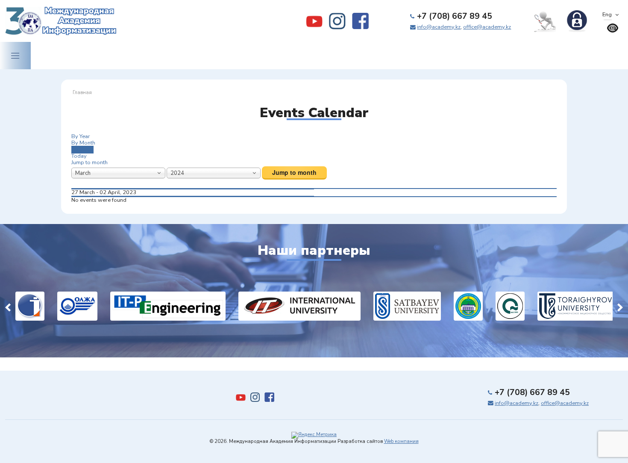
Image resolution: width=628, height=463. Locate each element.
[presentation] (8, 306)
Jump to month (89, 162)
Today (79, 156)
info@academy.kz (439, 27)
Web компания (401, 441)
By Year (80, 136)
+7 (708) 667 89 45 (454, 16)
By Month (83, 143)
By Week (82, 149)
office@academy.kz (487, 27)
